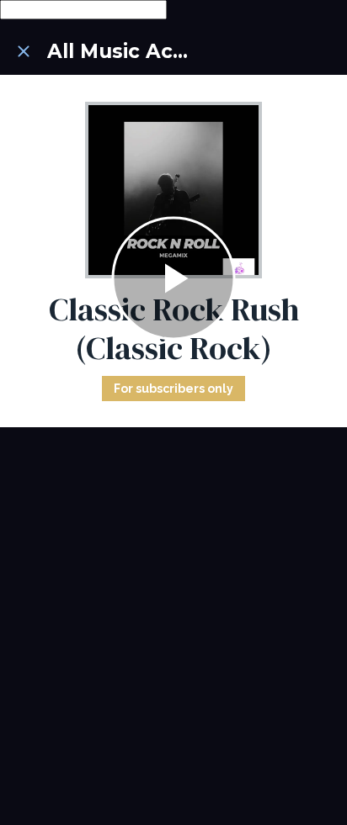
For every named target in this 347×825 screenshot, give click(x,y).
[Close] (23, 51)
